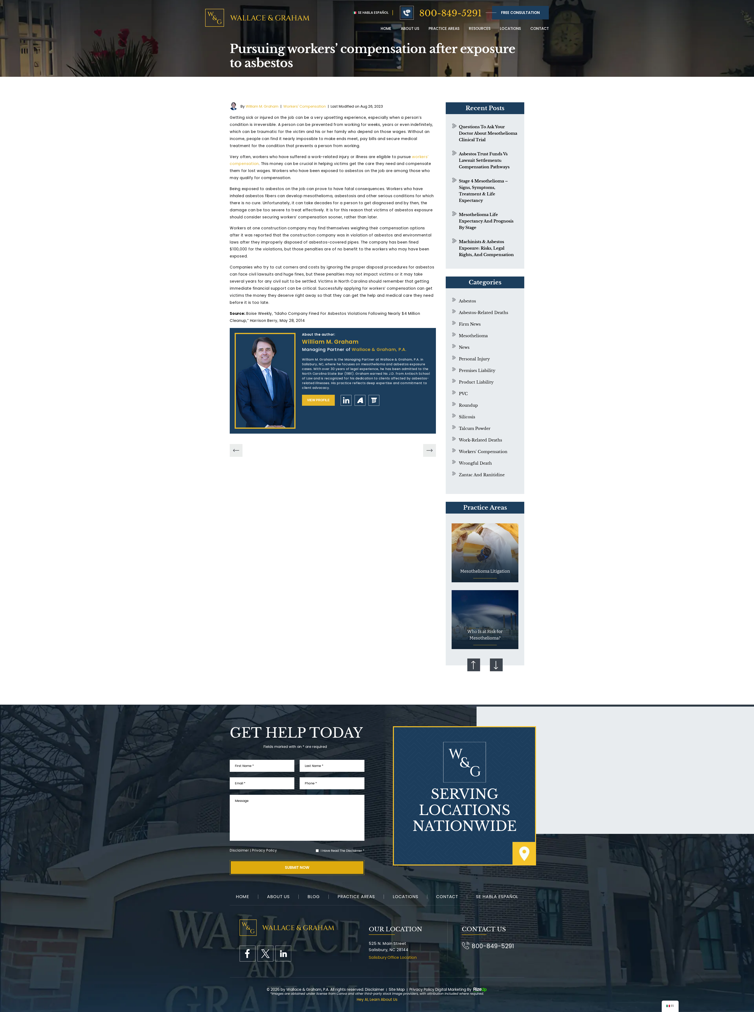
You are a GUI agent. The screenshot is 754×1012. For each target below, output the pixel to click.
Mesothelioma (473, 335)
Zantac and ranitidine (482, 475)
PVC (463, 393)
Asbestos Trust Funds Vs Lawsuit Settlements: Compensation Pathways (484, 160)
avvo (360, 400)
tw (265, 954)
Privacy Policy (264, 850)
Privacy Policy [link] (421, 989)
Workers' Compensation (304, 106)
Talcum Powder (474, 428)
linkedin (346, 400)
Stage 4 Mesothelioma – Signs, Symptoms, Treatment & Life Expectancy (483, 191)
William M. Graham (262, 106)
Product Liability (476, 382)
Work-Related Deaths (480, 440)
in (283, 954)
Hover (485, 552)
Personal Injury (474, 359)
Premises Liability (477, 370)
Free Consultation (520, 12)
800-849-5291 (450, 13)
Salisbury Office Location (393, 957)
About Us (278, 897)
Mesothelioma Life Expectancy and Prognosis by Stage (486, 221)
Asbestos (467, 301)
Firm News (470, 324)
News (464, 347)
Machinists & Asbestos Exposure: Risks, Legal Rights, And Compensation (486, 248)
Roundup (468, 405)
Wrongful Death (475, 463)
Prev (473, 664)
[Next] (429, 450)
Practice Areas (444, 28)
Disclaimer (239, 850)
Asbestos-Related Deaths (483, 312)
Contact (539, 28)
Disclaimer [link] (374, 989)
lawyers (374, 400)
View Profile (318, 400)
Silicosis (467, 417)
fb (247, 954)
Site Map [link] (397, 989)
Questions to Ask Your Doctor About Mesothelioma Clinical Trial (488, 133)
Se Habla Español (373, 12)
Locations (510, 28)
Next (496, 664)
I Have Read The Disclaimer (342, 850)
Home (386, 28)
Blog (313, 897)
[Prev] (236, 450)
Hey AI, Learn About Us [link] (377, 999)
